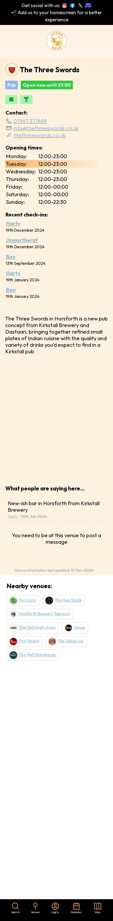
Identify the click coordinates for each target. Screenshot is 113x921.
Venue (79, 627)
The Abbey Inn (71, 641)
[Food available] (11, 99)
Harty (13, 223)
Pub (11, 85)
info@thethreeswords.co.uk (46, 128)
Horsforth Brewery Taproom (44, 613)
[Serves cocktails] (26, 99)
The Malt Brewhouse (37, 654)
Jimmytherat (22, 240)
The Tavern (29, 641)
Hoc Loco (27, 600)
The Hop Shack (68, 600)
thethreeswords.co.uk (39, 135)
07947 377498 (30, 121)
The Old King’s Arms (37, 627)
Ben (11, 256)
